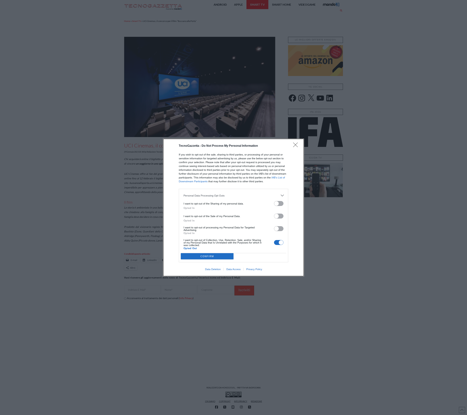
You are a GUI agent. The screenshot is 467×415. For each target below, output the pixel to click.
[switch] (278, 203)
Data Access (233, 269)
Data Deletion (213, 269)
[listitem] (233, 195)
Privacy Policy (254, 269)
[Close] (296, 146)
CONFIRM (207, 256)
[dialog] (233, 207)
